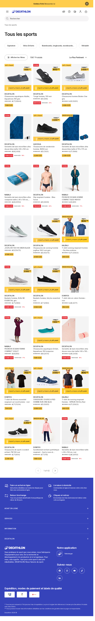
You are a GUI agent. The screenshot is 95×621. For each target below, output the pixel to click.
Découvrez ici (44, 4)
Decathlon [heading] (9, 539)
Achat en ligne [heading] (11, 508)
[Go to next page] (55, 470)
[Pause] (87, 4)
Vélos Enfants (28, 46)
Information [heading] (10, 529)
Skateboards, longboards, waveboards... (58, 46)
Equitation (11, 46)
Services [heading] (8, 518)
